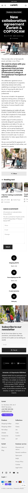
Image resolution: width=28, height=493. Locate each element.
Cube (17, 433)
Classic (17, 427)
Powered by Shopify (19, 488)
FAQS (17, 458)
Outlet (3, 439)
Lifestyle (3, 433)
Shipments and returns (20, 448)
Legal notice (19, 468)
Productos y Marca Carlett (14, 12)
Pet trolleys (4, 430)
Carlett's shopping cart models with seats (12, 110)
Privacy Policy (12, 219)
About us (4, 447)
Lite (16, 430)
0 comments (15, 38)
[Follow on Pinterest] (10, 473)
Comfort (18, 436)
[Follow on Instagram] (6, 473)
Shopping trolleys (6, 424)
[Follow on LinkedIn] (18, 473)
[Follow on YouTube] (14, 473)
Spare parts (19, 455)
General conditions (21, 452)
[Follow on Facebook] (2, 473)
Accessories (4, 436)
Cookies (18, 465)
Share (15, 174)
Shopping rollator (6, 427)
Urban (17, 424)
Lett (16, 439)
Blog (2, 450)
